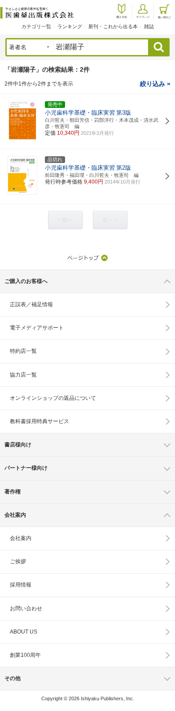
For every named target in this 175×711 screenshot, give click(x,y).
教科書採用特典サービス (39, 421)
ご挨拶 (18, 561)
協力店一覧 (23, 375)
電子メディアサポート (37, 328)
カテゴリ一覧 (36, 26)
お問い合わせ (26, 608)
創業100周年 (25, 655)
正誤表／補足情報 (31, 304)
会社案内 (20, 538)
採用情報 (20, 585)
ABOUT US (23, 632)
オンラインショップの (53, 398)
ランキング (69, 26)
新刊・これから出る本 (113, 26)
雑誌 (149, 26)
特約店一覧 (23, 351)
